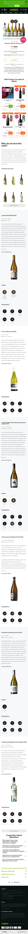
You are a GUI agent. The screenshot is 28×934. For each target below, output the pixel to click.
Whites (11, 12)
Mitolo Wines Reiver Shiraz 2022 (20, 127)
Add (11, 106)
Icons (21, 12)
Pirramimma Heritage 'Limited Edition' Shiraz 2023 (20, 100)
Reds (6, 12)
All (2, 12)
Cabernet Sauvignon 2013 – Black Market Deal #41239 (8, 127)
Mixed (16, 12)
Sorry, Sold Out (21, 932)
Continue (17, 5)
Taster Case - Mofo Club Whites (7, 100)
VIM (25, 12)
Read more (3, 249)
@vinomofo (16, 882)
